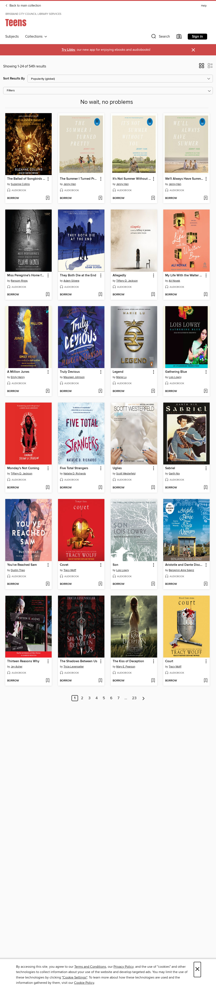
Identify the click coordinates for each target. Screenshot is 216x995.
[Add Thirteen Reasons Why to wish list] (47, 681)
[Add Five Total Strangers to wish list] (100, 488)
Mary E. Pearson (125, 666)
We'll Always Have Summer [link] (184, 179)
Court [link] (169, 661)
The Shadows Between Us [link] (78, 661)
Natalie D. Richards (74, 473)
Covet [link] (64, 565)
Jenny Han (69, 184)
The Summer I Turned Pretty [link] (79, 179)
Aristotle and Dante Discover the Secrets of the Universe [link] (184, 565)
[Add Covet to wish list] (100, 584)
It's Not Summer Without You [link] (132, 179)
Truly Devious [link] (70, 372)
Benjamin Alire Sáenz (181, 570)
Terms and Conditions (90, 967)
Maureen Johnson (74, 377)
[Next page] (143, 698)
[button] (160, 37)
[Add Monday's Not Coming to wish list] (47, 488)
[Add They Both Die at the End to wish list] (100, 294)
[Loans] (179, 37)
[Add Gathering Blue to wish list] (205, 391)
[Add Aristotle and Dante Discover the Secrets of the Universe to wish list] (205, 584)
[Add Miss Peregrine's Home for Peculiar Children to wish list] (47, 294)
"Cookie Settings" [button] (74, 977)
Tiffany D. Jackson (127, 280)
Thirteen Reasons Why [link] (23, 661)
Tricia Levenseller (73, 666)
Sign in (197, 36)
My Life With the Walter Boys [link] (184, 275)
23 (134, 698)
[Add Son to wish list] (153, 584)
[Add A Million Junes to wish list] (47, 391)
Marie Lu (121, 377)
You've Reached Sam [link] (22, 565)
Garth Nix (174, 473)
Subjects (12, 36)
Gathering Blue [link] (176, 372)
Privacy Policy (123, 967)
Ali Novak (174, 280)
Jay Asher (16, 666)
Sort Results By (14, 79)
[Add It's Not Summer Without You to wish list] (153, 198)
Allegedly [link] (119, 275)
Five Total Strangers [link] (74, 468)
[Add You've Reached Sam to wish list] (47, 584)
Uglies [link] (117, 468)
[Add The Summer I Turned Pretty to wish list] (100, 198)
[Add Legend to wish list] (153, 391)
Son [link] (115, 565)
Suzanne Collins (20, 184)
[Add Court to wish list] (205, 681)
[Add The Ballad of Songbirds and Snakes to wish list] (47, 198)
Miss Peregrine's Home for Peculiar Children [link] (26, 275)
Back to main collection (25, 6)
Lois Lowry (175, 377)
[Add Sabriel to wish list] (205, 488)
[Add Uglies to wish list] (153, 488)
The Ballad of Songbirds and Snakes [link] (26, 179)
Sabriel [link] (170, 468)
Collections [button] (34, 36)
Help (204, 5)
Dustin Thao (18, 570)
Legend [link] (118, 372)
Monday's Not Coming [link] (23, 468)
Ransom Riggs (19, 280)
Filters (11, 90)
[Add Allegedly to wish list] (153, 294)
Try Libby (68, 50)
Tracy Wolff (69, 570)
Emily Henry (18, 377)
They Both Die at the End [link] (78, 275)
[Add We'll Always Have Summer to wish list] (205, 198)
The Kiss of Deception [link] (128, 661)
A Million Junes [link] (18, 372)
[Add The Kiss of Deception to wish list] (153, 681)
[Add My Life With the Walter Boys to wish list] (205, 294)
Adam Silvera (71, 280)
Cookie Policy (84, 983)
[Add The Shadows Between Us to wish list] (100, 681)
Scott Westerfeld (125, 473)
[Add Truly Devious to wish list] (100, 391)
